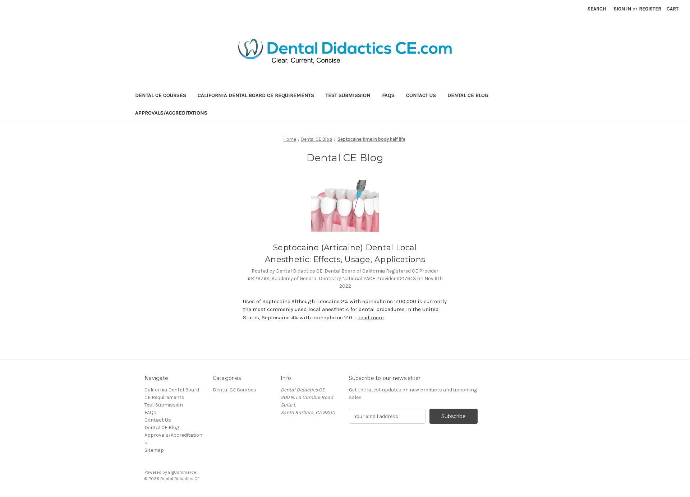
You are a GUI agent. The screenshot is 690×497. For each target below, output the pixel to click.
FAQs (388, 95)
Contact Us (421, 95)
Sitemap (154, 450)
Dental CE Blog (467, 95)
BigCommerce (182, 472)
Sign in (622, 9)
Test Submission (348, 95)
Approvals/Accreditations (171, 113)
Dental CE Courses (160, 95)
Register (650, 9)
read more (371, 317)
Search (597, 9)
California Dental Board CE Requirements (256, 95)
